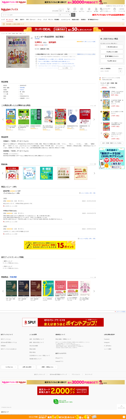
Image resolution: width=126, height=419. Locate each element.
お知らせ (75, 11)
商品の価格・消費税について (63, 339)
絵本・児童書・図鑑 (13, 33)
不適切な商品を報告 (107, 79)
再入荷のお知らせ (113, 47)
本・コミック (9, 19)
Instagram (107, 342)
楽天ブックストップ (39, 374)
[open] (120, 71)
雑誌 (16, 19)
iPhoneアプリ (59, 358)
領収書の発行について (35, 358)
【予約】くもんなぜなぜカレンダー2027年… (117, 92)
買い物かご (68, 11)
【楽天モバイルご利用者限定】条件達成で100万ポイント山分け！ (54, 68)
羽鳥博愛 (37, 38)
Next (94, 119)
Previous (3, 119)
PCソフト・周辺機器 (53, 19)
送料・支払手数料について (36, 339)
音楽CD (22, 19)
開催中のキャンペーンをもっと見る (86, 54)
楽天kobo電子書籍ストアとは (9, 342)
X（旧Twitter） (108, 345)
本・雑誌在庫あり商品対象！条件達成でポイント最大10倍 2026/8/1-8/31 (56, 63)
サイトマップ (88, 374)
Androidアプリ (59, 361)
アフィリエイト (76, 374)
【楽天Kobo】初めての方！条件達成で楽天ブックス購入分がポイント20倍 (56, 66)
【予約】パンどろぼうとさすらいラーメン (116, 133)
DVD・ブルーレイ (30, 19)
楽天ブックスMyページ (105, 11)
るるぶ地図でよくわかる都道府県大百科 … (116, 123)
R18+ (123, 19)
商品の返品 (32, 352)
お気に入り (89, 11)
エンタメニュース (65, 19)
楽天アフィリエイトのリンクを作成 (111, 77)
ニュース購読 (107, 349)
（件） (86, 41)
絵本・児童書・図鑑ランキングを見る (111, 143)
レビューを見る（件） (87, 193)
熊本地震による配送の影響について (15, 24)
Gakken (22, 89)
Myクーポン (82, 11)
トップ (3, 19)
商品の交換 (32, 349)
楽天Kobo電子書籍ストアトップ (58, 374)
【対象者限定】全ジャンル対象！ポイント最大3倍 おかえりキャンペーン (56, 59)
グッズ (45, 19)
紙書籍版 (104, 87)
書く (95, 193)
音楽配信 (83, 19)
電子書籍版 (112, 87)
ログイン (61, 9)
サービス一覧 (122, 11)
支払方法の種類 (33, 345)
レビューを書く (92, 41)
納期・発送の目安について (36, 342)
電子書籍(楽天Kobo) (93, 19)
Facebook (106, 339)
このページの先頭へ (121, 311)
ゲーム (39, 19)
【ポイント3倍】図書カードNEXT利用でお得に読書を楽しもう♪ (54, 61)
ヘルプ (114, 11)
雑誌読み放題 (75, 19)
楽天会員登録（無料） (57, 10)
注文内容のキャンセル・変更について (39, 355)
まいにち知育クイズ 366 (117, 111)
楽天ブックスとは (5, 339)
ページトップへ (121, 408)
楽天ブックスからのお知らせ (8, 349)
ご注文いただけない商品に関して (109, 43)
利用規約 (3, 345)
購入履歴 (96, 11)
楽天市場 (122, 9)
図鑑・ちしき (23, 33)
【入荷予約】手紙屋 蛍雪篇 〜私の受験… (117, 101)
